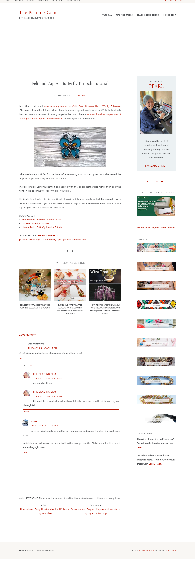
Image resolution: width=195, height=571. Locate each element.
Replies (29, 366)
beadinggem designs (148, 15)
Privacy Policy (26, 550)
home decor (169, 15)
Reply (22, 358)
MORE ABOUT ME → (156, 165)
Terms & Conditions (45, 550)
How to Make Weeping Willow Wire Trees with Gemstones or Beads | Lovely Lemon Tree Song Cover (105, 309)
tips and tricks (124, 15)
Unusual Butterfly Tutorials (35, 223)
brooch (82, 95)
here (139, 447)
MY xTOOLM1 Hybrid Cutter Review (156, 227)
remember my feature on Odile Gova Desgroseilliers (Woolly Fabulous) (82, 106)
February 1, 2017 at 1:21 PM (45, 426)
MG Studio (171, 550)
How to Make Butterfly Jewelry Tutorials (43, 227)
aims (34, 421)
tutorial (107, 15)
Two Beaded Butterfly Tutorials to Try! (41, 219)
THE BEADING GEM (47, 235)
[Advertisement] (97, 47)
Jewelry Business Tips (75, 239)
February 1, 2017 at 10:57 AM (47, 378)
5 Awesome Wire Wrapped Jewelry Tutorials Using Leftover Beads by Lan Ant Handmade (70, 309)
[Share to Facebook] (67, 251)
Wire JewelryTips (52, 239)
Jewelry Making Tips (30, 239)
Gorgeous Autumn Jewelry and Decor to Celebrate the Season (35, 306)
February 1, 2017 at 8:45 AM (42, 348)
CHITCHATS (155, 463)
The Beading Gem (37, 12)
